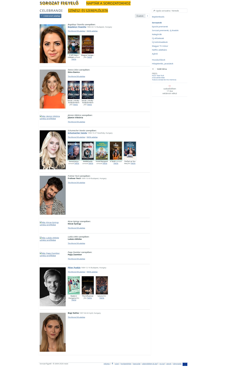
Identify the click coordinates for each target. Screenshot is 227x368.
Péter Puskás (74, 267)
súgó (117, 363)
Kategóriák (157, 34)
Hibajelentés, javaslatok (162, 63)
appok (168, 363)
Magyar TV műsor (160, 46)
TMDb (73, 59)
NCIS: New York (158, 75)
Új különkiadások (160, 42)
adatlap (51, 16)
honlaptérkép (126, 363)
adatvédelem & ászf (150, 363)
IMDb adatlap (92, 31)
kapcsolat (136, 363)
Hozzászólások (158, 59)
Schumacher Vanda (77, 133)
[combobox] (169, 11)
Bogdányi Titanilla (77, 26)
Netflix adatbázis (159, 50)
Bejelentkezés (158, 16)
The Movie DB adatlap (76, 31)
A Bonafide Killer (158, 77)
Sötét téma (162, 69)
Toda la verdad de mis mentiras (164, 79)
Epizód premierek (160, 26)
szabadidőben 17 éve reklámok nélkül (169, 91)
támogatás (177, 363)
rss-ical (162, 363)
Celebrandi (51, 10)
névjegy (107, 363)
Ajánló (155, 53)
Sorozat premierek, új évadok (165, 30)
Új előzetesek (158, 38)
